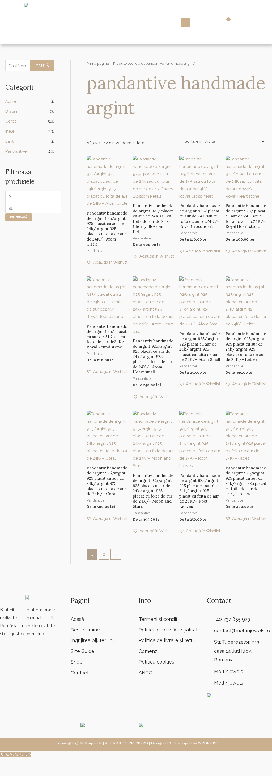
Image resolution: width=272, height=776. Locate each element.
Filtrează (18, 217)
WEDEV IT (207, 743)
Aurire (10, 101)
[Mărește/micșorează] (6, 763)
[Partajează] (35, 763)
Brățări (11, 111)
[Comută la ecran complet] (21, 763)
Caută (42, 65)
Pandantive (16, 151)
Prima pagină (98, 63)
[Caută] (185, 22)
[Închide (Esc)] (49, 763)
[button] (258, 22)
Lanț (9, 141)
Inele (9, 131)
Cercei (11, 121)
